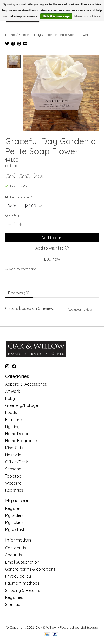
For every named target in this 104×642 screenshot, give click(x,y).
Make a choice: (18, 197)
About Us (13, 554)
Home (10, 35)
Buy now (52, 259)
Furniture (13, 419)
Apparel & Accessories (26, 384)
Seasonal (13, 468)
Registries (14, 490)
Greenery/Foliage (21, 405)
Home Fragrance (21, 440)
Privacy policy (18, 576)
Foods (11, 412)
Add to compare (22, 269)
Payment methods (22, 583)
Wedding (13, 483)
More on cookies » (87, 16)
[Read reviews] (21, 176)
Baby (10, 398)
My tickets (14, 522)
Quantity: (12, 215)
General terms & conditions (30, 569)
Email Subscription (22, 562)
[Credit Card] (47, 634)
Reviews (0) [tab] (19, 292)
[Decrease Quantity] (10, 224)
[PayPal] (55, 634)
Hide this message (56, 16)
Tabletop (13, 476)
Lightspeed (89, 627)
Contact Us (15, 547)
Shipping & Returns (22, 590)
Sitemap (12, 604)
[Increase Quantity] (20, 224)
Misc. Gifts (14, 447)
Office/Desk (16, 461)
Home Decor (17, 433)
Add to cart (52, 237)
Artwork (12, 391)
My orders (14, 515)
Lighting (12, 426)
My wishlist (14, 529)
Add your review (80, 309)
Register (12, 508)
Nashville (13, 454)
